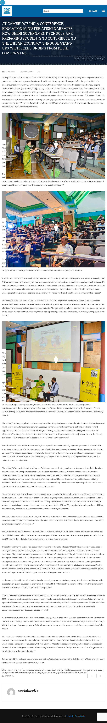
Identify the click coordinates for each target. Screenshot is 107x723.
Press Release (86, 59)
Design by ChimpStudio (75, 716)
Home (77, 59)
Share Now (9, 676)
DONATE (93, 11)
